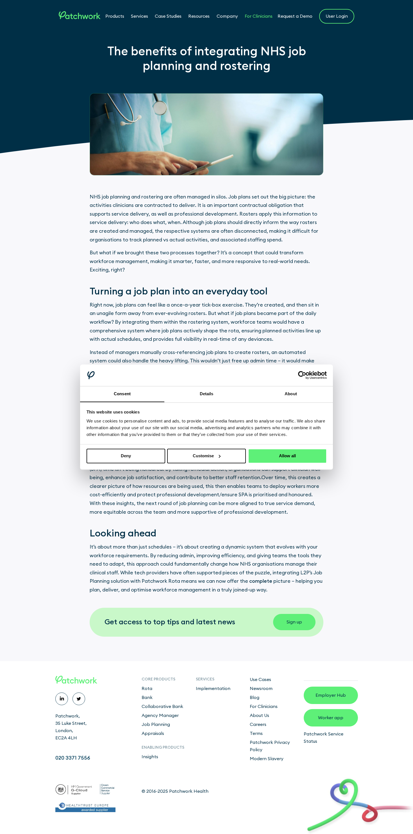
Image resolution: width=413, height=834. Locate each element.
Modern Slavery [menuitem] (266, 759)
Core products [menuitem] (158, 679)
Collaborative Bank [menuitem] (162, 706)
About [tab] (291, 393)
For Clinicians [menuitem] (264, 706)
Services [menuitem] (205, 679)
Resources (199, 16)
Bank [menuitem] (147, 697)
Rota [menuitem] (147, 688)
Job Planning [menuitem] (156, 724)
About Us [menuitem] (259, 715)
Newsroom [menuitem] (261, 688)
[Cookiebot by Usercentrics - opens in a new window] (302, 375)
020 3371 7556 (72, 757)
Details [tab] (207, 393)
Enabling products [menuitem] (163, 748)
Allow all (287, 455)
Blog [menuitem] (254, 697)
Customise (203, 455)
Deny (126, 455)
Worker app (330, 718)
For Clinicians (259, 16)
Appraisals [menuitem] (153, 733)
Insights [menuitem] (150, 757)
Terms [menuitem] (256, 733)
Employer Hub (331, 695)
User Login (337, 16)
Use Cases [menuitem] (260, 679)
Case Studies (168, 16)
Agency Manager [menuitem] (160, 715)
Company (227, 16)
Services (139, 16)
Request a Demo (295, 16)
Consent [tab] (122, 393)
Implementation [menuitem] (213, 688)
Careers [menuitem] (258, 724)
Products (114, 16)
